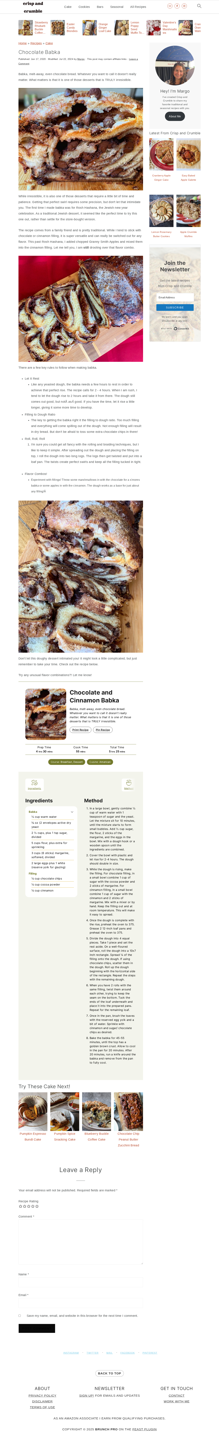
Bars (100, 7)
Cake (68, 7)
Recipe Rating (28, 1201)
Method (129, 788)
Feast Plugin (144, 1429)
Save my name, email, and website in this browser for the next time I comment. (82, 1315)
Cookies (84, 7)
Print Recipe (80, 730)
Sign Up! (86, 1395)
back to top (109, 1373)
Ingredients (34, 788)
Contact (177, 1395)
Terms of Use (42, 1407)
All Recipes (138, 7)
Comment (26, 1216)
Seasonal (116, 7)
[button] (72, 811)
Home (22, 43)
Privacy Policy (42, 1395)
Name (23, 1274)
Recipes (36, 43)
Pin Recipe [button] (103, 730)
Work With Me (177, 1401)
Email (23, 1295)
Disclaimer (42, 1401)
